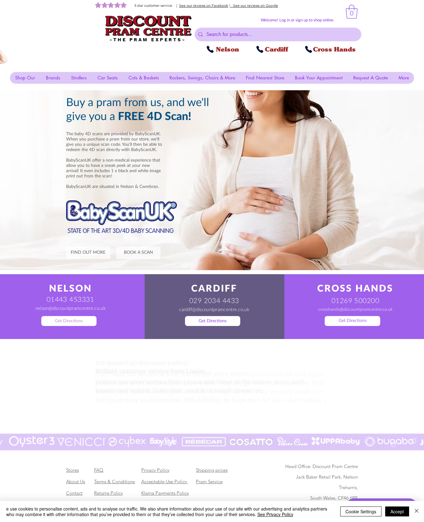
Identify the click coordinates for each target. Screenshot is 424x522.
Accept (397, 511)
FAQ (98, 470)
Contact (74, 493)
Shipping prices (212, 470)
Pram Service (209, 481)
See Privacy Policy (275, 514)
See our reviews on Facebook (203, 5)
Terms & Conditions (114, 481)
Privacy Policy (155, 470)
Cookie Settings (360, 511)
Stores (72, 470)
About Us (75, 481)
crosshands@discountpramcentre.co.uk (355, 309)
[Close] (416, 511)
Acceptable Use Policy (164, 481)
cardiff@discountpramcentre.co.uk (214, 309)
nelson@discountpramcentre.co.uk (70, 308)
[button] (352, 12)
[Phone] (210, 49)
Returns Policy (108, 493)
